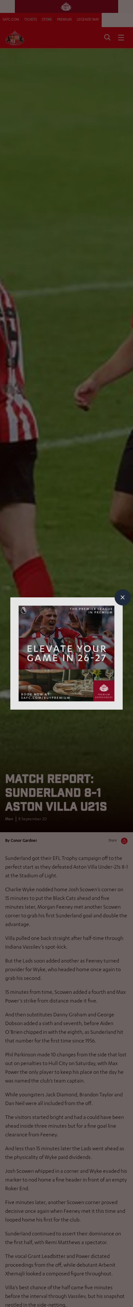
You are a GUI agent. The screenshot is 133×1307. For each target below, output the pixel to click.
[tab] (122, 597)
